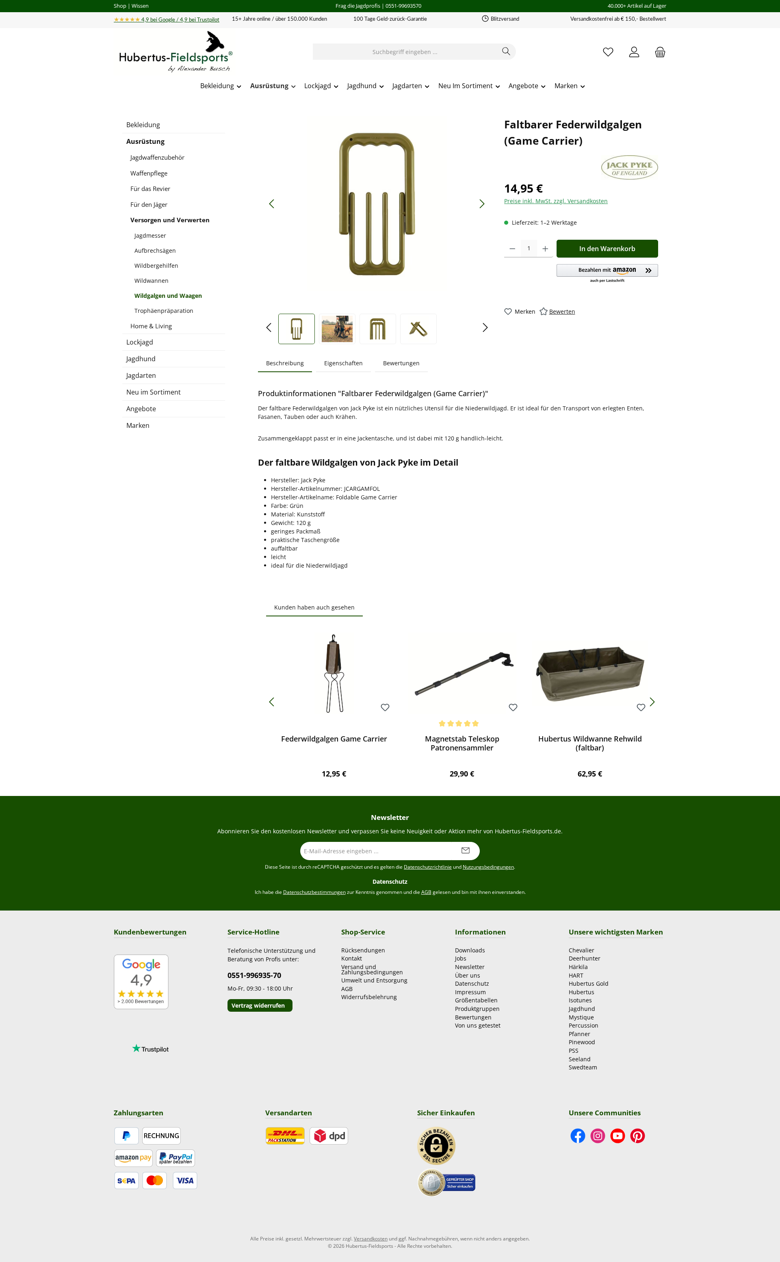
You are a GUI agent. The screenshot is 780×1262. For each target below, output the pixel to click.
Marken (138, 425)
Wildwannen (151, 280)
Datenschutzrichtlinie (428, 867)
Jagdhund (141, 358)
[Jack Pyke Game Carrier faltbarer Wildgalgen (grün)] (377, 203)
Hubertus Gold (589, 983)
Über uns (467, 975)
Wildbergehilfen (156, 265)
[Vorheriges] (272, 204)
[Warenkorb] (657, 51)
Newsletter (470, 967)
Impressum (470, 992)
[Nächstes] (482, 204)
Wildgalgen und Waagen (168, 295)
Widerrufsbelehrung (369, 997)
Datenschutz (472, 983)
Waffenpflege (148, 173)
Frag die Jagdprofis (358, 5)
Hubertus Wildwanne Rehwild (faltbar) (590, 743)
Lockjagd (139, 342)
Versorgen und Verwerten (170, 220)
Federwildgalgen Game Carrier (334, 739)
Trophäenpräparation (163, 310)
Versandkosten (371, 1238)
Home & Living (151, 326)
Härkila (578, 967)
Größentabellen (476, 1000)
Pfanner (579, 1034)
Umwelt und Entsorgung (374, 980)
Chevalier (581, 950)
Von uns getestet (477, 1025)
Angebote (141, 408)
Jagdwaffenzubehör (157, 157)
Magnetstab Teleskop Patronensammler (462, 743)
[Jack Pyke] (629, 167)
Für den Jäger (148, 204)
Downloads (470, 950)
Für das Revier (150, 188)
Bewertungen (473, 1017)
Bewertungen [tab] (401, 363)
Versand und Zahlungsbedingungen (372, 969)
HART (576, 975)
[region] (377, 230)
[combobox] (405, 51)
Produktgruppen (477, 1009)
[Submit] (465, 851)
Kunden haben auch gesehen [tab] (314, 607)
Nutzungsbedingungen (488, 867)
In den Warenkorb (607, 248)
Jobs (460, 958)
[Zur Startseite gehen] (175, 52)
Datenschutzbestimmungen (314, 892)
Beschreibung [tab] (285, 363)
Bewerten (562, 311)
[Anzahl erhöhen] (545, 249)
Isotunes (580, 1000)
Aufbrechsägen (155, 250)
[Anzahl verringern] (512, 249)
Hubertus (581, 992)
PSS (573, 1050)
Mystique (581, 1017)
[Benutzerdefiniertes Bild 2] (446, 1182)
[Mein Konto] (634, 51)
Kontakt (351, 958)
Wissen (140, 5)
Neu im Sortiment (153, 392)
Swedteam (583, 1067)
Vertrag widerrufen (258, 1005)
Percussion (583, 1025)
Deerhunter (584, 958)
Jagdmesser (150, 235)
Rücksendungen (363, 950)
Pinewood (582, 1042)
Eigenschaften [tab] (343, 363)
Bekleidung (143, 124)
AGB (426, 892)
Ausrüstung (145, 141)
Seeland (580, 1059)
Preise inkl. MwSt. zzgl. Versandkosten (556, 201)
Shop (120, 5)
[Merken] (385, 708)
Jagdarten (141, 375)
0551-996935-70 (254, 975)
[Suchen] (506, 51)
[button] (607, 274)
